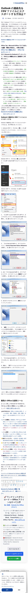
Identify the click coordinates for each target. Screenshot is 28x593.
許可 (7, 590)
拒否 (19, 590)
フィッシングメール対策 (15, 451)
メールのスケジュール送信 (14, 421)
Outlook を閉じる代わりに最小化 (16, 447)
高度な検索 (8, 436)
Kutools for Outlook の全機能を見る (11, 112)
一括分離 (20, 438)
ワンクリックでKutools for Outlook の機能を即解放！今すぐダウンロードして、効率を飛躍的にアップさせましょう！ (13, 475)
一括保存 (15, 438)
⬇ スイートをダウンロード (14, 552)
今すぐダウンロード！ (13, 408)
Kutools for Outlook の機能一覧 (10, 487)
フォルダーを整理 (16, 436)
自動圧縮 (21, 440)
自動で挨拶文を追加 (18, 425)
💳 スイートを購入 (14, 556)
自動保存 (7, 440)
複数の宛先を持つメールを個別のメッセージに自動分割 (15, 427)
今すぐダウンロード (9, 114)
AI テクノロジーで (17, 61)
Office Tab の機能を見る (8, 50)
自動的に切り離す (14, 440)
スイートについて (14, 547)
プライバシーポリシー (9, 586)
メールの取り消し (14, 432)
